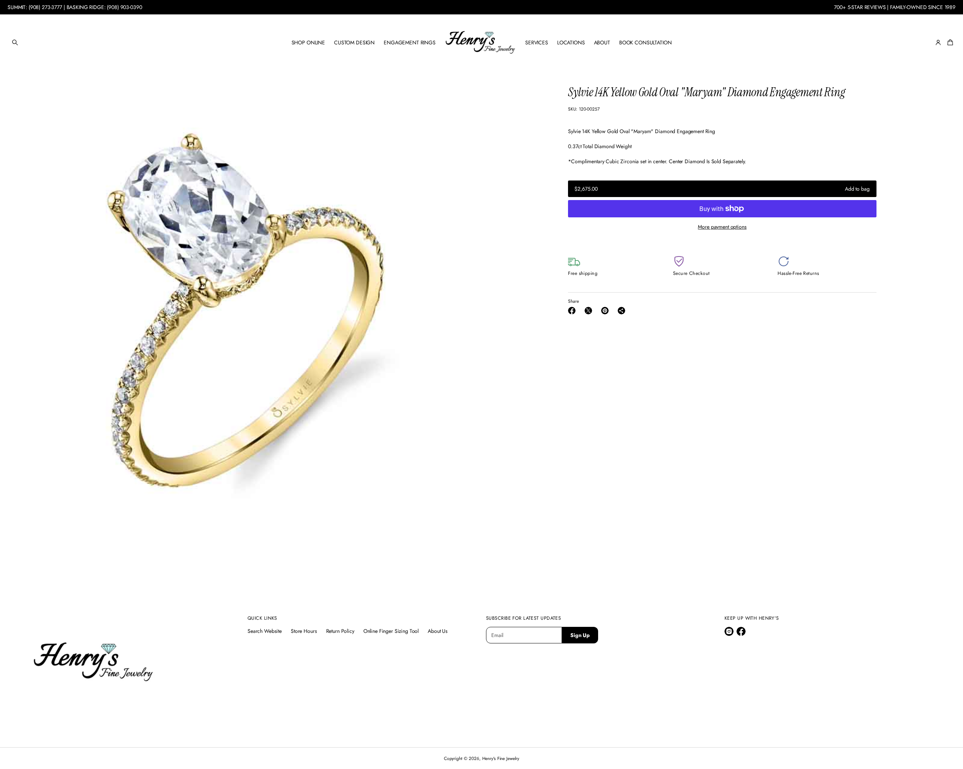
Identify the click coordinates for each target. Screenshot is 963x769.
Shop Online (308, 42)
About (602, 42)
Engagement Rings (410, 42)
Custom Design (354, 42)
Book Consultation (645, 42)
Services (536, 42)
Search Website (265, 631)
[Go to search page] (15, 42)
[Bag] (949, 42)
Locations (571, 42)
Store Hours (304, 631)
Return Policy (340, 631)
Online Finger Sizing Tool (391, 631)
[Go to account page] (938, 42)
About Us (438, 631)
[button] (15, 42)
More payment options (722, 227)
